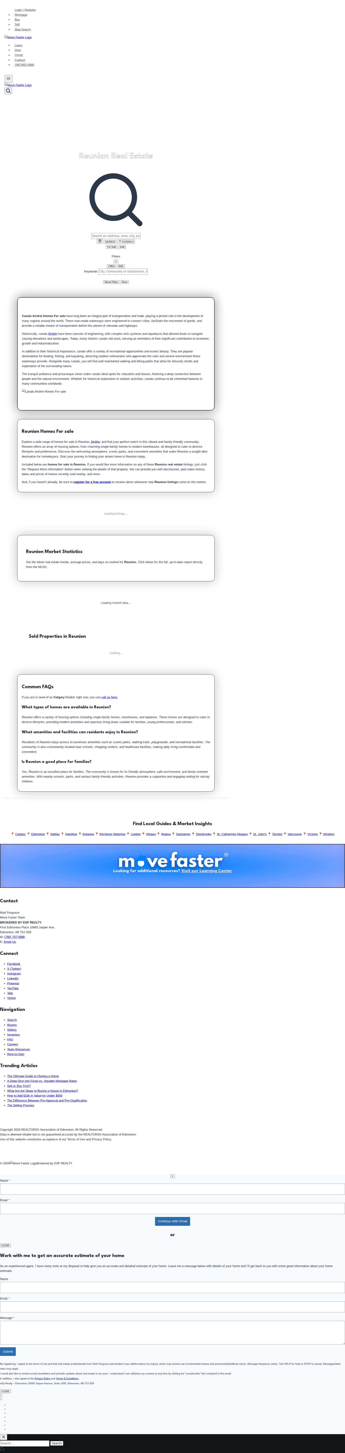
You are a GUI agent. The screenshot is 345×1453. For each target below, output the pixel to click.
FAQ (10, 1039)
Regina (166, 834)
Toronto (277, 834)
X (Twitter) (14, 969)
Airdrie (52, 333)
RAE (121, 266)
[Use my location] (100, 241)
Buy (17, 19)
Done (124, 282)
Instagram (14, 973)
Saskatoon (183, 834)
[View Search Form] (8, 91)
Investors (13, 1034)
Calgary (20, 834)
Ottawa (151, 834)
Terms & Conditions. (67, 1378)
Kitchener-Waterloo (112, 834)
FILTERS (127, 242)
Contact (20, 60)
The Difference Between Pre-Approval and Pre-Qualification (47, 1100)
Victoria (312, 834)
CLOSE (5, 1245)
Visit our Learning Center (206, 871)
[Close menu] (1, 1397)
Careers (12, 1044)
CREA (111, 266)
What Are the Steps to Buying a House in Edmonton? (42, 1091)
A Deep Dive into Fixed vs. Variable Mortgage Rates (42, 1081)
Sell (17, 24)
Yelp (10, 993)
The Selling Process (20, 1105)
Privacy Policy (42, 1378)
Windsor (328, 834)
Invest (19, 55)
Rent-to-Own (15, 1054)
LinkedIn (13, 978)
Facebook (13, 964)
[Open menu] (8, 79)
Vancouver (295, 834)
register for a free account (92, 482)
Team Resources (18, 1049)
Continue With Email (172, 1221)
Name (5, 1180)
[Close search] (3, 1437)
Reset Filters (111, 282)
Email (5, 1200)
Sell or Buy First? (19, 1086)
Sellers (12, 1030)
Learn (18, 45)
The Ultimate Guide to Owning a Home (33, 1076)
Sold (122, 247)
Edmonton (38, 834)
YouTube (13, 988)
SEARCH (110, 242)
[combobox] (116, 236)
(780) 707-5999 (14, 937)
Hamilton (71, 834)
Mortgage (21, 15)
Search (12, 1020)
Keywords (90, 271)
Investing (12, 1429)
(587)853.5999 (24, 65)
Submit (8, 1351)
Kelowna (88, 834)
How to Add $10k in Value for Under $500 (34, 1095)
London (136, 834)
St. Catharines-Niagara (232, 834)
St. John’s (260, 834)
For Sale (111, 247)
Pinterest (13, 983)
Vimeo (11, 998)
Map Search (23, 29)
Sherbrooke (203, 834)
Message (7, 1318)
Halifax (55, 834)
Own (18, 50)
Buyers (12, 1025)
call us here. (109, 697)
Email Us (10, 942)
